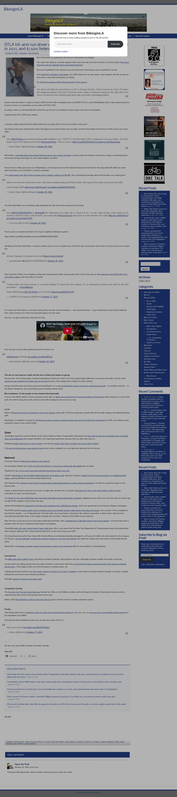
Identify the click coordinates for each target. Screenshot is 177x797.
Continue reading (61, 51)
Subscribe (115, 44)
